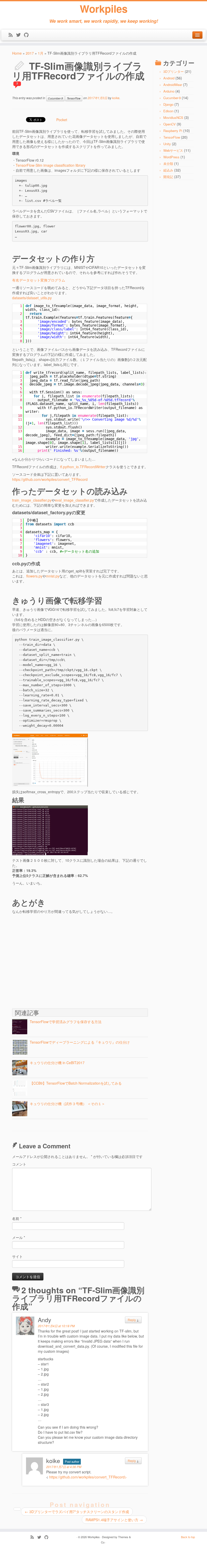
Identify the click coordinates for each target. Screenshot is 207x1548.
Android (168, 78)
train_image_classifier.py (31, 500)
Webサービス (173, 150)
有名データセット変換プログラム (38, 280)
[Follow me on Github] (28, 35)
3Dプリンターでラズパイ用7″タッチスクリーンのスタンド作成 (77, 1511)
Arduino (168, 91)
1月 (40, 53)
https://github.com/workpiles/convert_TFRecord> (88, 1476)
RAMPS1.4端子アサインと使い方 (114, 1519)
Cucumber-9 (55, 98)
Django (168, 104)
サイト (17, 1256)
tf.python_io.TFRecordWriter (83, 466)
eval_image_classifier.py (74, 500)
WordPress (171, 157)
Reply (132, 1320)
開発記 (168, 176)
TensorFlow (74, 98)
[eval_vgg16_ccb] (50, 829)
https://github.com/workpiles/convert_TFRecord (50, 479)
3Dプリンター (173, 71)
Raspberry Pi (172, 130)
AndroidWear (172, 84)
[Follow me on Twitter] (20, 35)
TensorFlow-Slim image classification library (50, 165)
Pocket (61, 119)
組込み (168, 170)
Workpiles (103, 8)
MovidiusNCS (173, 117)
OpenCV (169, 124)
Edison (168, 111)
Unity (167, 143)
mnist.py (52, 575)
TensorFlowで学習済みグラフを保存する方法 (65, 1021)
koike (115, 98)
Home (17, 53)
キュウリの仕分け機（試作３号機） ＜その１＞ (67, 1103)
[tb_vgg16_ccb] (50, 759)
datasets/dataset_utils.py (32, 297)
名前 (16, 1218)
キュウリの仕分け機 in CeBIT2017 (57, 1062)
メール (18, 1237)
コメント (19, 1164)
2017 (30, 53)
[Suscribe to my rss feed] (12, 35)
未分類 (168, 163)
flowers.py (34, 575)
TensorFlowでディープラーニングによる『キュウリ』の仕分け (80, 1042)
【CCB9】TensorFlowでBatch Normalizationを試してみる (76, 1083)
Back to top (188, 1537)
